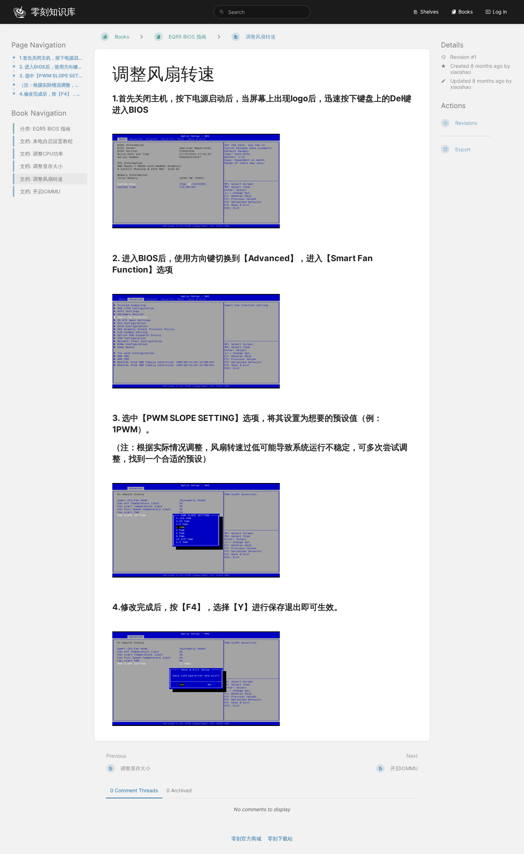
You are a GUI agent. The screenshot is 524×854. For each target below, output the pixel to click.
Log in (500, 12)
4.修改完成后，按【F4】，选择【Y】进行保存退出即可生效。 (51, 94)
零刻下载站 (280, 838)
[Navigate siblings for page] (218, 36)
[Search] (221, 12)
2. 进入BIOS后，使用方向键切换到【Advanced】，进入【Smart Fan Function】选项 (51, 67)
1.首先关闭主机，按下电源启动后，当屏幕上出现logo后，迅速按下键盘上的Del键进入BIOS (51, 58)
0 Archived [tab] (179, 790)
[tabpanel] (262, 809)
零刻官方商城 (246, 838)
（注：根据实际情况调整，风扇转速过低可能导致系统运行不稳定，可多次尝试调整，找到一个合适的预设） (51, 85)
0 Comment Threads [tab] (134, 790)
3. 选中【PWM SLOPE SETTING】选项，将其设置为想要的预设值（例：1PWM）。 (51, 75)
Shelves (429, 12)
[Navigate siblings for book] (141, 36)
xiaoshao (460, 72)
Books (465, 12)
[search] (262, 12)
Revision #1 (463, 57)
